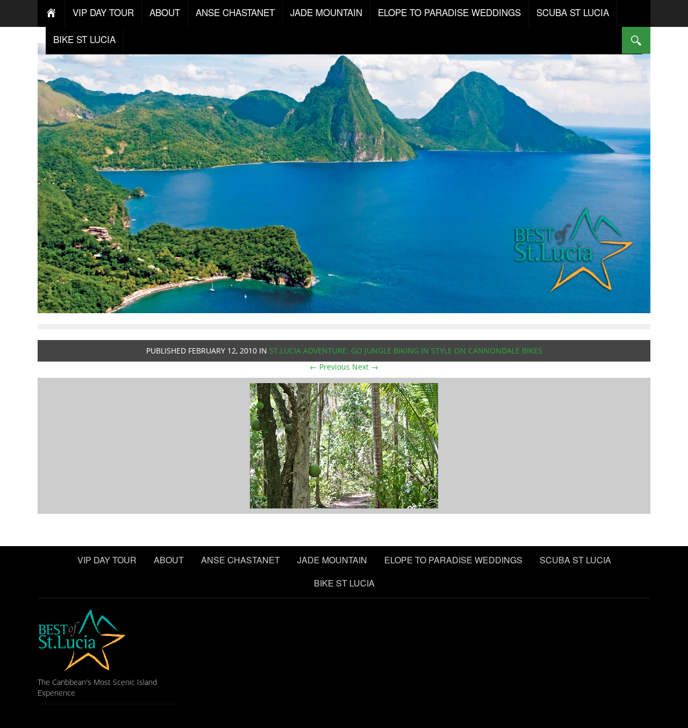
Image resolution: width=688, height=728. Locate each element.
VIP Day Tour (103, 12)
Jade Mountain (326, 12)
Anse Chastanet (235, 12)
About (164, 12)
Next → (365, 367)
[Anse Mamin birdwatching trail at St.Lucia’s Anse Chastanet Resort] (344, 445)
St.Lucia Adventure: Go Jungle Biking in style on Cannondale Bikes (405, 350)
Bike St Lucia (84, 39)
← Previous (330, 367)
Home (51, 13)
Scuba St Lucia (572, 12)
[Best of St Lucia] (344, 177)
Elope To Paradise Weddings (449, 12)
